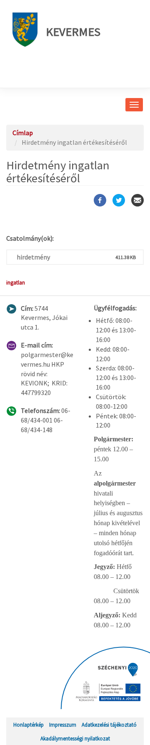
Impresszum (62, 724)
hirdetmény (33, 257)
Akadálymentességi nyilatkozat (75, 738)
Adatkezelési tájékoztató (109, 724)
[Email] (137, 200)
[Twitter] (118, 200)
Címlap (22, 132)
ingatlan (15, 282)
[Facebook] (100, 200)
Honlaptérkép (28, 724)
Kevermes (73, 31)
